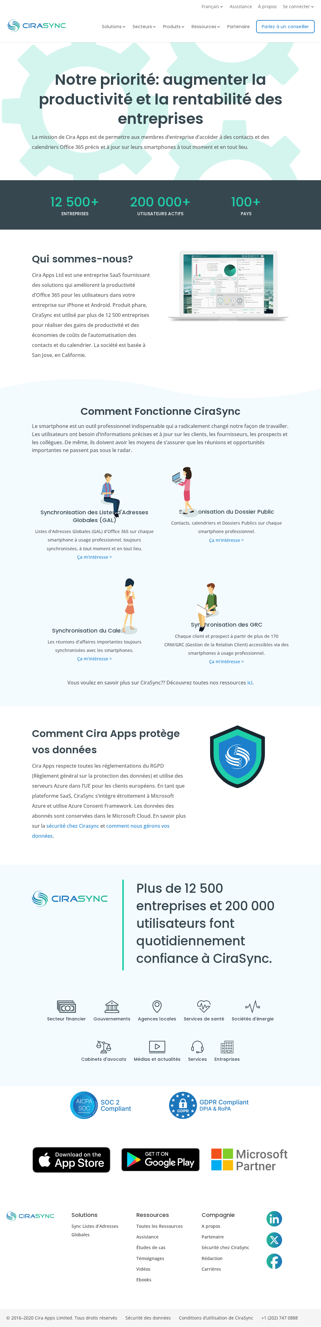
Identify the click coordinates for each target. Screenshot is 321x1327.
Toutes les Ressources (159, 1226)
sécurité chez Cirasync (72, 825)
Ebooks (143, 1280)
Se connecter (296, 6)
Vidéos (143, 1269)
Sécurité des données (148, 1318)
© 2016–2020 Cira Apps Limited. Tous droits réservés (61, 1318)
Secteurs (142, 27)
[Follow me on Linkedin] (274, 1220)
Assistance (241, 6)
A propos (211, 1226)
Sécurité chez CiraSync (225, 1247)
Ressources (204, 27)
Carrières (211, 1269)
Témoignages (150, 1258)
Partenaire (238, 27)
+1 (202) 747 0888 (279, 1318)
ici (249, 682)
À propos (267, 6)
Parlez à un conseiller (285, 26)
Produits (172, 27)
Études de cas (151, 1247)
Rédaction (212, 1258)
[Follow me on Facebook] (274, 1262)
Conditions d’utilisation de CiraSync (216, 1318)
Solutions (112, 27)
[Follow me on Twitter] (274, 1241)
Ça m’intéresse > (94, 557)
